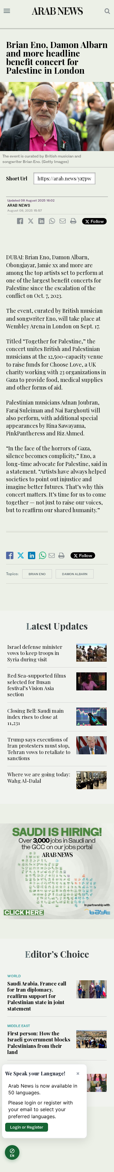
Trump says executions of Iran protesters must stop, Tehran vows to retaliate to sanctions (38, 748)
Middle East (18, 1026)
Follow (96, 221)
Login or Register (26, 1127)
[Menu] (7, 11)
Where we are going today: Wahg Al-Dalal (38, 777)
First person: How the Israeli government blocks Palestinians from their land (38, 1042)
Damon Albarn (74, 574)
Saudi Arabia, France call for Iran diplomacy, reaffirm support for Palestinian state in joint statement (36, 996)
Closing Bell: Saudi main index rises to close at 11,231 (35, 716)
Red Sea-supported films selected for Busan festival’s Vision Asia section (36, 684)
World (14, 976)
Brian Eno (37, 574)
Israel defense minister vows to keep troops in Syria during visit (34, 653)
